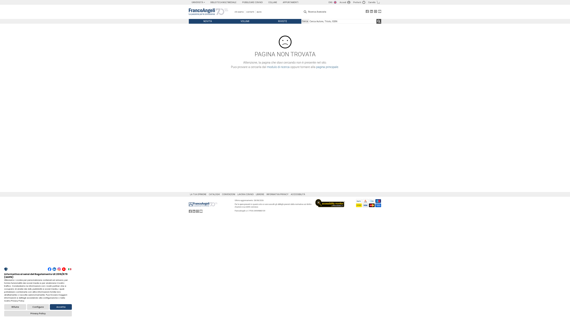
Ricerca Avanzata (317, 11)
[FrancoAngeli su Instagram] (375, 12)
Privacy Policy (38, 313)
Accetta (60, 306)
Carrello (372, 2)
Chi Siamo (239, 12)
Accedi (343, 2)
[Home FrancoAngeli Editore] (208, 11)
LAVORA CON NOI (246, 194)
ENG (330, 2)
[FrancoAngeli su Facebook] (367, 12)
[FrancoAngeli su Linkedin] (371, 12)
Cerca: (305, 21)
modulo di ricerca (278, 67)
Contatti (250, 12)
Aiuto (259, 12)
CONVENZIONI (228, 194)
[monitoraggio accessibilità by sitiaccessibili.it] (330, 200)
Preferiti (357, 2)
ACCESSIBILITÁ (298, 194)
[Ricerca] (378, 21)
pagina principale (327, 67)
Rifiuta (15, 306)
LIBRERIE (260, 194)
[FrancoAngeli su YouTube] (379, 12)
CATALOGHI (214, 194)
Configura (38, 306)
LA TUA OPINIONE (198, 194)
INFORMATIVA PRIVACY (277, 194)
